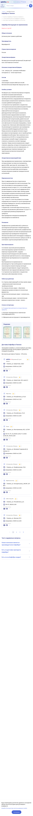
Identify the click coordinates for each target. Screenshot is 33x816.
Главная (3, 11)
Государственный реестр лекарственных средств (14, 308)
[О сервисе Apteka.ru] (31, 2)
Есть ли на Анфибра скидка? (11, 557)
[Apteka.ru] (5, 2)
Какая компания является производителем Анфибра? (11, 544)
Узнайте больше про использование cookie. (14, 808)
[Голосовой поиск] (27, 5)
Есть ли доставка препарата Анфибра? (11, 551)
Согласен (16, 812)
